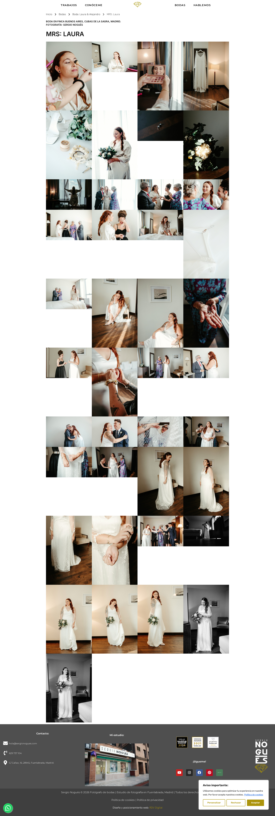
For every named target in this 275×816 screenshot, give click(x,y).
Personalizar (214, 802)
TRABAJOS (69, 5)
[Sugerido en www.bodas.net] (215, 745)
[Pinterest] (209, 772)
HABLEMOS (202, 5)
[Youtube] (179, 772)
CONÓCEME (93, 5)
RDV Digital (155, 807)
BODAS (180, 5)
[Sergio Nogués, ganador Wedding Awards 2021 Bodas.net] (199, 745)
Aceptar (255, 802)
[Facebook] (199, 772)
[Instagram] (189, 772)
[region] (234, 795)
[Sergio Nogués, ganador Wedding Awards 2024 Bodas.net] (183, 745)
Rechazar (236, 802)
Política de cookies (253, 794)
